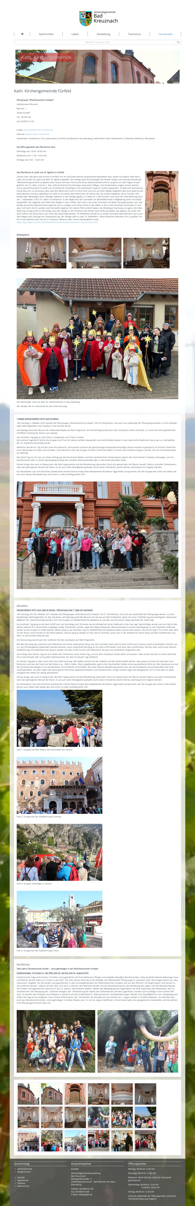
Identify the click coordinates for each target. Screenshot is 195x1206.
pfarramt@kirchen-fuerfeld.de (38, 130)
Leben (75, 34)
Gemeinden (166, 34)
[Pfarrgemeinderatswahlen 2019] (122, 1140)
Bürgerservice (24, 1171)
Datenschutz (23, 1186)
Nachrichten (46, 34)
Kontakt (21, 1177)
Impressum (22, 1180)
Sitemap (21, 1183)
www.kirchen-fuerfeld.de (37, 134)
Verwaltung (103, 34)
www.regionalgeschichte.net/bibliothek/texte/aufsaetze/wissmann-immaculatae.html (57, 222)
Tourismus (134, 34)
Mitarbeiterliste (24, 1169)
